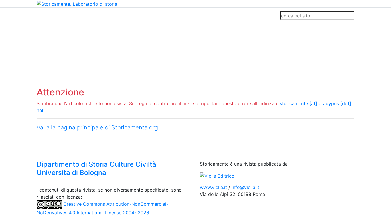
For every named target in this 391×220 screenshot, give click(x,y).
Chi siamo (67, 16)
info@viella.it (245, 187)
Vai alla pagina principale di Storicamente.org (97, 127)
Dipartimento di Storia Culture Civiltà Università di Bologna (96, 168)
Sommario (146, 16)
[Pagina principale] (77, 3)
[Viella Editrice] (217, 175)
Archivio (170, 16)
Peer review (117, 16)
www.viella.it (214, 187)
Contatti (91, 16)
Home (45, 16)
